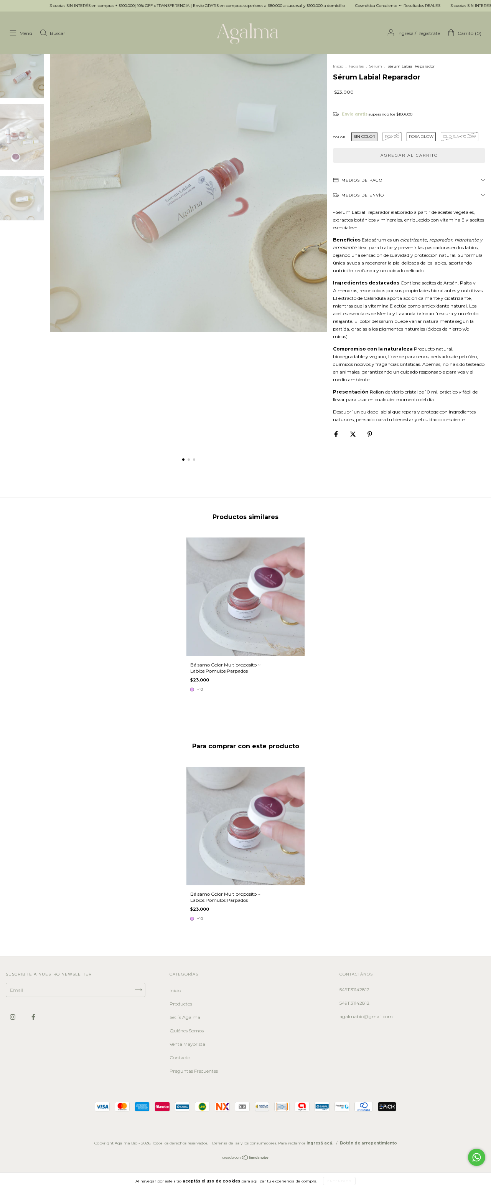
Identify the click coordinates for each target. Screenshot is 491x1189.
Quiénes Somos (187, 1031)
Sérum (375, 66)
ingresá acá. (319, 1143)
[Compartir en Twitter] (353, 434)
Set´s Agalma (185, 1017)
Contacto (180, 1057)
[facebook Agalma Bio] (33, 1017)
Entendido (339, 1181)
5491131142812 (354, 989)
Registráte (428, 33)
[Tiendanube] (246, 1158)
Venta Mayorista (187, 1044)
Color (339, 137)
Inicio (338, 66)
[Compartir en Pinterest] (370, 434)
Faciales (356, 66)
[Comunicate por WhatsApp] (476, 1157)
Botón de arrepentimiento (368, 1143)
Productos (181, 1004)
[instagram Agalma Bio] (13, 1017)
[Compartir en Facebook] (336, 434)
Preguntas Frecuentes (194, 1071)
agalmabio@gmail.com (366, 1016)
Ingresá (405, 33)
